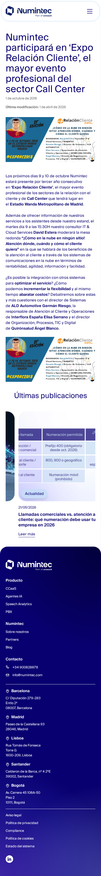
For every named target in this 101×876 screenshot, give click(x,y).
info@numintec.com (27, 675)
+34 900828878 (25, 667)
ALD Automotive (26, 305)
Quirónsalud (22, 328)
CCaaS (11, 588)
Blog (9, 647)
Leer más (14, 534)
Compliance (15, 831)
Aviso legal (13, 815)
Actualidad (21, 493)
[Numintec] (29, 11)
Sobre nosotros (17, 632)
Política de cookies (20, 838)
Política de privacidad (22, 823)
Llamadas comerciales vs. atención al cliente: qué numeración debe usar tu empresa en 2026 (45, 520)
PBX (9, 612)
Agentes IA (14, 596)
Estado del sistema (20, 846)
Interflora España (27, 317)
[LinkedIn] (9, 859)
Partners (12, 639)
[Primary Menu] (89, 11)
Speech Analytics (19, 604)
